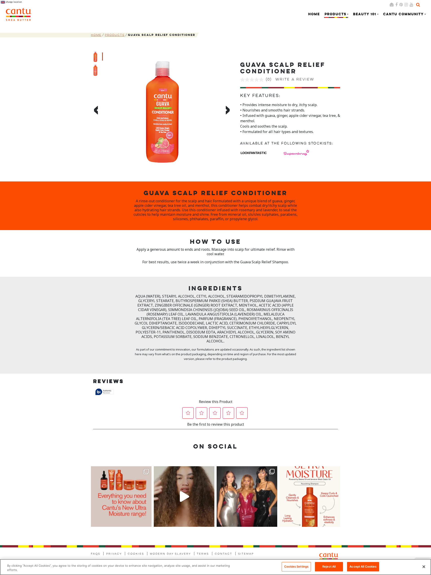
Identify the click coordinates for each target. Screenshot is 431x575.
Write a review (294, 79)
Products (115, 35)
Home (314, 14)
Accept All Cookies (363, 566)
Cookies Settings (296, 566)
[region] (215, 567)
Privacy (114, 554)
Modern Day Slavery (170, 554)
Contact (223, 554)
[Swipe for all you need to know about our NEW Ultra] (121, 496)
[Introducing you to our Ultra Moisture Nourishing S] (309, 496)
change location (13, 1)
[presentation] (95, 111)
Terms (203, 554)
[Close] (424, 567)
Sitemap (246, 554)
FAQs (95, 554)
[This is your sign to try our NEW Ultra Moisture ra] (184, 496)
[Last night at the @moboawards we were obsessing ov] (247, 496)
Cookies (136, 554)
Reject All (329, 566)
